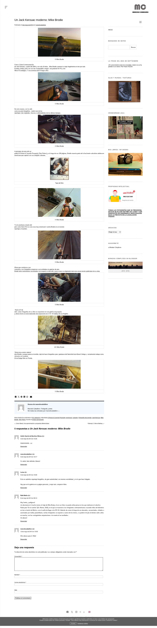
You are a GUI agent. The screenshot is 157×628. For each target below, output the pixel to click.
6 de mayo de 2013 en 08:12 (28, 498)
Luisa (22, 472)
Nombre (17, 574)
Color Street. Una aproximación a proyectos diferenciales (31, 423)
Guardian (24, 229)
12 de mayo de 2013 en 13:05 (29, 531)
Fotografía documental (85, 417)
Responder (23, 446)
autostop (75, 417)
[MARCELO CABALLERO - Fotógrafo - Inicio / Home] (140, 12)
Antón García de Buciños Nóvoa (31, 436)
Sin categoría (36, 417)
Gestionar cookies (82, 623)
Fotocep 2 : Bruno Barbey (96, 423)
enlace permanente (38, 419)
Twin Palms (22, 419)
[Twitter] (72, 612)
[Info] (80, 612)
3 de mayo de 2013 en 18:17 (28, 457)
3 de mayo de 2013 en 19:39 (28, 475)
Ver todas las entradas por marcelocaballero (43, 411)
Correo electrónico (20, 582)
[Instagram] (76, 612)
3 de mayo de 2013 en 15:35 (28, 439)
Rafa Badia (23, 495)
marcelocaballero (41, 25)
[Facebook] (67, 612)
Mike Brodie (52, 66)
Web (15, 590)
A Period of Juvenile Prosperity (28, 153)
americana (69, 417)
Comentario (18, 556)
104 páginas (62, 153)
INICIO (110, 30)
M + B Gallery (53, 314)
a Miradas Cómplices (114, 247)
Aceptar (73, 623)
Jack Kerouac (20, 66)
